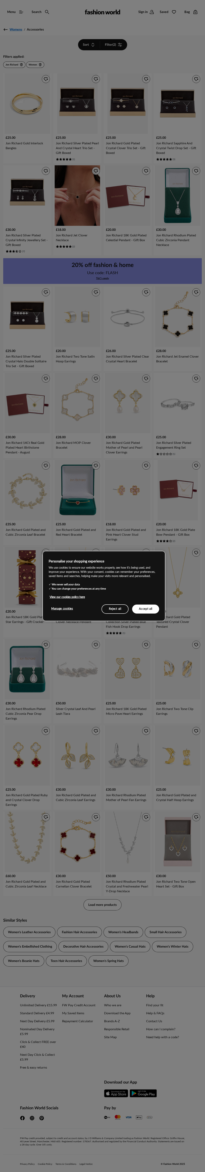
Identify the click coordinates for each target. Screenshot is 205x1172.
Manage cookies (62, 608)
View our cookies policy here (67, 597)
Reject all (115, 608)
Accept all (145, 608)
